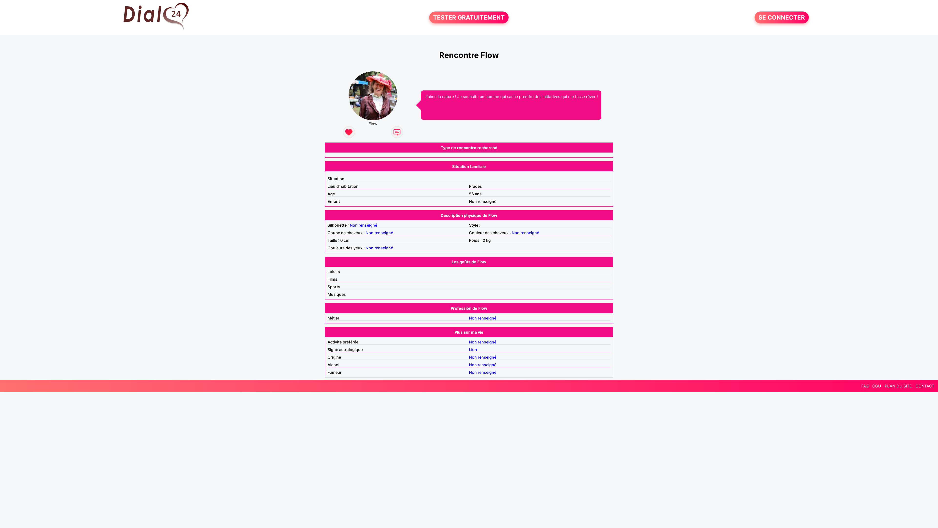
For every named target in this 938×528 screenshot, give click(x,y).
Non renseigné (363, 225)
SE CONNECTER (781, 17)
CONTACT (925, 386)
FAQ (865, 386)
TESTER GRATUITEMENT (469, 17)
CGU (876, 386)
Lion (473, 349)
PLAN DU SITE (898, 386)
